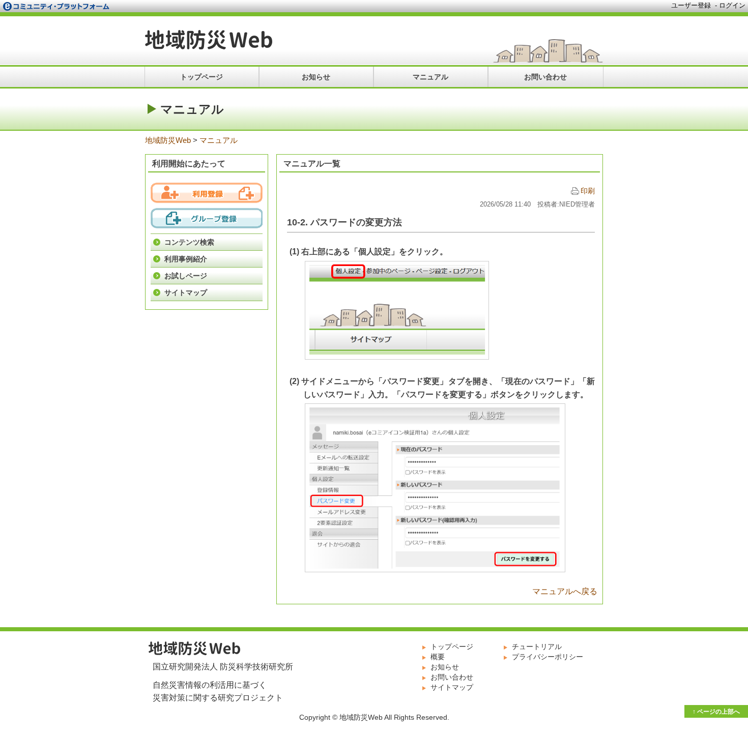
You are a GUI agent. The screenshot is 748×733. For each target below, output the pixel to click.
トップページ (201, 77)
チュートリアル (537, 646)
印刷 (588, 191)
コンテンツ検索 (189, 242)
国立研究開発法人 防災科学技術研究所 (223, 666)
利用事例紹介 (185, 259)
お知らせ (316, 77)
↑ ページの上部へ (716, 711)
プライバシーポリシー (547, 657)
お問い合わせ (545, 77)
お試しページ (185, 276)
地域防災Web (208, 39)
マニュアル (430, 77)
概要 (437, 657)
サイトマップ (185, 292)
